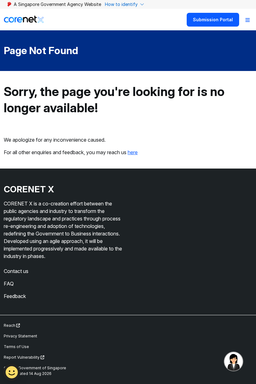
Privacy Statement (20, 336)
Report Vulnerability (22, 357)
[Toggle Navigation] (247, 19)
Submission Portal (213, 19)
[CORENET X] (24, 19)
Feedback (15, 296)
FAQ (9, 283)
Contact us (16, 271)
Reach (10, 325)
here (133, 152)
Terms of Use (16, 346)
